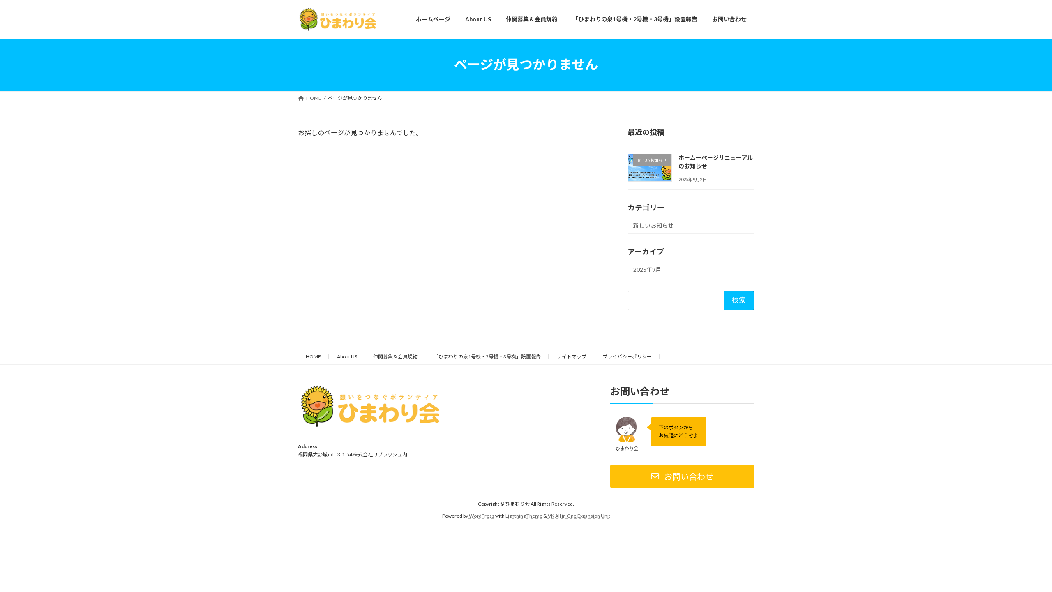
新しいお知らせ (653, 225)
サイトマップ (571, 357)
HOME (313, 357)
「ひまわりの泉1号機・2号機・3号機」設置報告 (487, 357)
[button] (682, 476)
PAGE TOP (1021, 566)
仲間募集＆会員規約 (395, 357)
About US (347, 357)
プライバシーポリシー (627, 357)
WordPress (481, 516)
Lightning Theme (523, 516)
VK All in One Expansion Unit (579, 516)
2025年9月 (647, 269)
